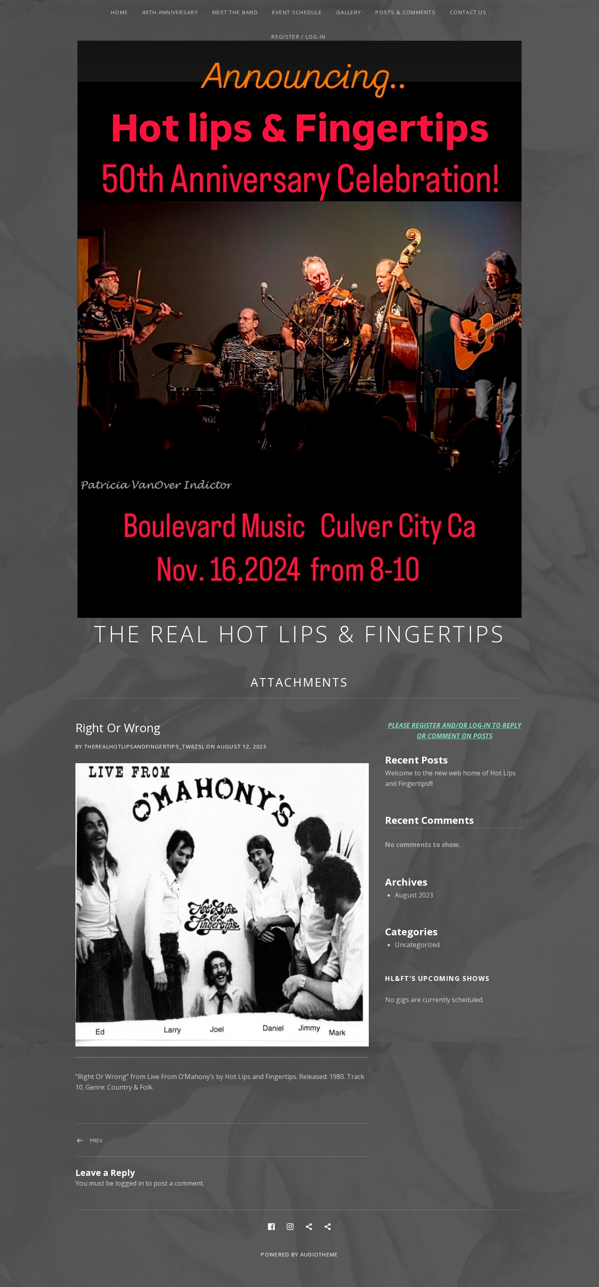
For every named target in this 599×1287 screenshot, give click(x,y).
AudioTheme (319, 1254)
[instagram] (290, 1226)
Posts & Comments (405, 12)
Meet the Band (235, 12)
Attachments (299, 682)
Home (119, 12)
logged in (129, 1183)
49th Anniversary (170, 12)
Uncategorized (417, 944)
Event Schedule (297, 12)
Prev (96, 1140)
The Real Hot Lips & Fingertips (299, 633)
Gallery (348, 12)
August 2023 (414, 895)
